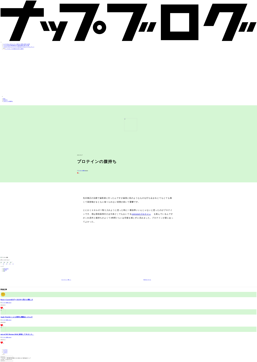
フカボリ (5, 352)
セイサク (5, 349)
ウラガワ (5, 351)
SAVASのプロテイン (141, 214)
